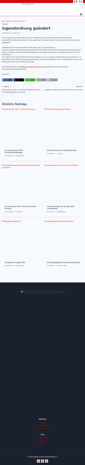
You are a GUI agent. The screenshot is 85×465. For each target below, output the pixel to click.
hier (11, 69)
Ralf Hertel (7, 33)
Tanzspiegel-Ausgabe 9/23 (15, 262)
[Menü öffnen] (81, 14)
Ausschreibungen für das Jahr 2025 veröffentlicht (60, 207)
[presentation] (21, 127)
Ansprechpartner (42, 438)
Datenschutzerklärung (42, 425)
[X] (78, 1)
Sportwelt (42, 441)
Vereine (42, 444)
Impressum (42, 428)
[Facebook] (74, 1)
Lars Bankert (10, 211)
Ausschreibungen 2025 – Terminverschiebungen (14, 151)
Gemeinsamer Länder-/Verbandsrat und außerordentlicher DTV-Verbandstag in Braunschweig (21, 89)
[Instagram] (81, 1)
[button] (7, 79)
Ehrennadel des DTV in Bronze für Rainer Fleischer (20, 207)
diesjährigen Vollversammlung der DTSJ (32, 67)
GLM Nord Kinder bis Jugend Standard (61, 150)
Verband (5, 24)
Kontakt (42, 422)
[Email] (46, 461)
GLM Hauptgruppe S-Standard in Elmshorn (63, 262)
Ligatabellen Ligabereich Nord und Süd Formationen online (63, 88)
